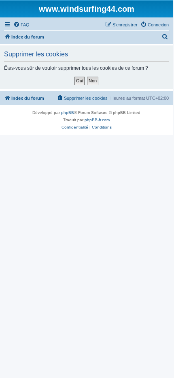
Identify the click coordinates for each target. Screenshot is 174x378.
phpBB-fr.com (97, 120)
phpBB (67, 112)
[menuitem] (21, 25)
